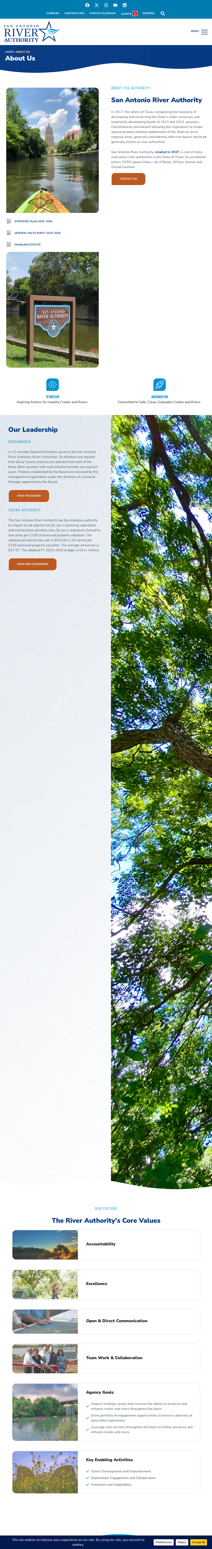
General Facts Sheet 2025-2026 (37, 233)
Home (9, 52)
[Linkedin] (124, 5)
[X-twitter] (97, 5)
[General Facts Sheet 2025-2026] (8, 233)
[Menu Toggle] (199, 32)
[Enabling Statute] (8, 244)
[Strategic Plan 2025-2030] (8, 221)
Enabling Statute (27, 245)
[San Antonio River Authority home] (32, 31)
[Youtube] (115, 5)
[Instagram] (106, 5)
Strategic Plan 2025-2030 (33, 221)
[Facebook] (87, 5)
